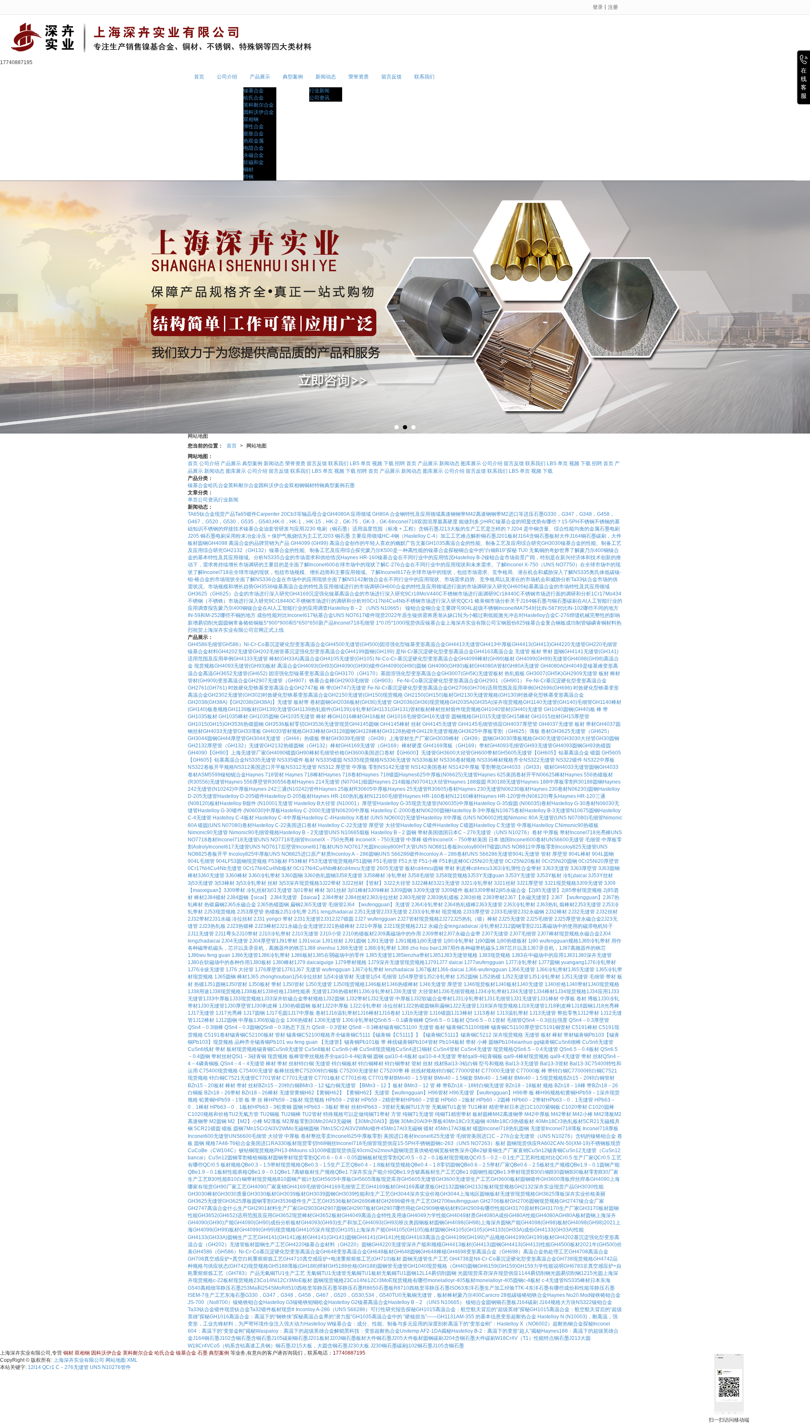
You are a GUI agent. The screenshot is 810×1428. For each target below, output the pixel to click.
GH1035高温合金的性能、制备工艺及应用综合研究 (483, 543)
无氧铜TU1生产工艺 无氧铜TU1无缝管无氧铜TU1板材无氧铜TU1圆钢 (338, 1273)
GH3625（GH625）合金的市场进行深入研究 (238, 594)
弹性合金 (253, 126)
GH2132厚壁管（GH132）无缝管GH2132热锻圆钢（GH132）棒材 (264, 746)
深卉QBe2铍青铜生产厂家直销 (493, 1150)
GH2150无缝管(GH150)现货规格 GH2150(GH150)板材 (391, 695)
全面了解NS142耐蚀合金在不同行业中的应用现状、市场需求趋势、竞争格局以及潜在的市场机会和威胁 (444, 579)
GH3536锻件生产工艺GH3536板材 (311, 1201)
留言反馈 (391, 77)
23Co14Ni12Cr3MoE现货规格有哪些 (386, 1280)
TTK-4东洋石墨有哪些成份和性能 (552, 1288)
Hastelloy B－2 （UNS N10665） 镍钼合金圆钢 (442, 1302)
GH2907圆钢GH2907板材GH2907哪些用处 (366, 1208)
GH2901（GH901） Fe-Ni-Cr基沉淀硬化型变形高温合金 (543, 681)
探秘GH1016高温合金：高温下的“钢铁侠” (246, 1317)
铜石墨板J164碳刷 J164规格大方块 (536, 1302)
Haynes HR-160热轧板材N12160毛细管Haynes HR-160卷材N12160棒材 (395, 796)
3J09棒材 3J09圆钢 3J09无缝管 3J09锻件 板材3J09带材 (432, 890)
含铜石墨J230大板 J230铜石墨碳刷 (367, 1346)
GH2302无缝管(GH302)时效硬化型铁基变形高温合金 (268, 695)
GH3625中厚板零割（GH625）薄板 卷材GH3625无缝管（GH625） (535, 731)
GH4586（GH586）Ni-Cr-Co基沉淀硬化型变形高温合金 (256, 1252)
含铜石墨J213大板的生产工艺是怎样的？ (464, 529)
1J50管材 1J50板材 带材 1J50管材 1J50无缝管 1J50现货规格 (295, 984)
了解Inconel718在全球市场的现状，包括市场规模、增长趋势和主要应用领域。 (281, 572)
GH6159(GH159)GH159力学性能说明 (521, 1266)
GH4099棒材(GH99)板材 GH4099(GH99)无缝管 (512, 659)
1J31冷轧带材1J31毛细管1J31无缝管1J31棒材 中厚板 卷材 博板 (525, 999)
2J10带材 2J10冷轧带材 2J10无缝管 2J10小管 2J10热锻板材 (305, 934)
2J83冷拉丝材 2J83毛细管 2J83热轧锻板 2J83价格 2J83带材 (436, 897)
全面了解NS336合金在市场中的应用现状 (281, 579)
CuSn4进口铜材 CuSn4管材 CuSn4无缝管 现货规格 (454, 1049)
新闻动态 (326, 77)
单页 (366, 463)
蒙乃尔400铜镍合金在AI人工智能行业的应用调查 (273, 608)
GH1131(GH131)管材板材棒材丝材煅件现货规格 (426, 709)
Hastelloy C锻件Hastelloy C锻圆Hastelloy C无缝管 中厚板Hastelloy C (479, 825)
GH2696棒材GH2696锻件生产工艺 (391, 1201)
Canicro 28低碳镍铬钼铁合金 (514, 1295)
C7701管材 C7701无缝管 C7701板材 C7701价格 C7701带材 (324, 1078)
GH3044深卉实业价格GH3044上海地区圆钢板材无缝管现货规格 (462, 1194)
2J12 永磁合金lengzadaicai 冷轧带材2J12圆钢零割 (473, 926)
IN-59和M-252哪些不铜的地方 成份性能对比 (237, 615)
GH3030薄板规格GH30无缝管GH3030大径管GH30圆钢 (556, 738)
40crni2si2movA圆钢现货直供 (390, 1150)
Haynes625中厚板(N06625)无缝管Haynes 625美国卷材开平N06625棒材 (482, 775)
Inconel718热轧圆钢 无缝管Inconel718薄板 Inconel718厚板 (550, 1129)
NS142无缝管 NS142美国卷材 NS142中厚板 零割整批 (439, 767)
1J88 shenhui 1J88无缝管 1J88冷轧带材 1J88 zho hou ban (371, 948)
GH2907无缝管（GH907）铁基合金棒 (291, 681)
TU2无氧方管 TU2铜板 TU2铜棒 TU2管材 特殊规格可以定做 (296, 1114)
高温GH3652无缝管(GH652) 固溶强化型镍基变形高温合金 (269, 673)
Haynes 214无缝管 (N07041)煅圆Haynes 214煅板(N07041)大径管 (372, 782)
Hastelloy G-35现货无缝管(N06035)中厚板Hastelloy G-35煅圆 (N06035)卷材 (464, 803)
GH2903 (307, 1208)
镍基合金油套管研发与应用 (273, 529)
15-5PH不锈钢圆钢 (418, 1143)
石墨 (350, 485)
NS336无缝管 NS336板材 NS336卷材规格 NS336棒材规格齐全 (452, 760)
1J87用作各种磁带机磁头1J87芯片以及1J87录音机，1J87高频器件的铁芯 (522, 948)
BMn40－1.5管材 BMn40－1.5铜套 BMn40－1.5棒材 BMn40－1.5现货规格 (478, 1078)
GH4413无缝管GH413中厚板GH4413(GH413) (498, 644)
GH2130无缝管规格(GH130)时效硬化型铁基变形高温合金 (519, 695)
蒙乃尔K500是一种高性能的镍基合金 (406, 550)
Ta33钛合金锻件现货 (211, 1309)
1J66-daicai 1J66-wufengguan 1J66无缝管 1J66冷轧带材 (502, 970)
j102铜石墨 (419, 1346)
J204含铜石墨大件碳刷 (469, 1338)
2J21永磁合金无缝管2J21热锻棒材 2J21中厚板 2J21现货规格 (346, 926)
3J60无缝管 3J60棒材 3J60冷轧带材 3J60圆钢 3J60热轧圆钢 (267, 875)
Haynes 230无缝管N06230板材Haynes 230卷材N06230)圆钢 (528, 789)
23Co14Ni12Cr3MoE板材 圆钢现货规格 (299, 1280)
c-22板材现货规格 (233, 1280)
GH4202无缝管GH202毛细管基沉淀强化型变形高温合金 (281, 652)
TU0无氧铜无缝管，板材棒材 (424, 1295)
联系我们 (424, 77)
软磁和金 (253, 162)
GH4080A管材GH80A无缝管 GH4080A (518, 666)
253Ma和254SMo (261, 1288)
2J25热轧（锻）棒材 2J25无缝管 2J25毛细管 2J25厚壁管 (516, 919)
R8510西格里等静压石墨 (309, 1288)
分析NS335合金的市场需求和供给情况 (297, 557)
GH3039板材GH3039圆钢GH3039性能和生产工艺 (333, 1194)
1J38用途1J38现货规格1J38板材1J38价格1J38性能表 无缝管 (257, 991)
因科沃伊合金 (258, 112)
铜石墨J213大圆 (572, 1338)
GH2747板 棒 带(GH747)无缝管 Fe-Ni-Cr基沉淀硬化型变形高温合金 (371, 688)
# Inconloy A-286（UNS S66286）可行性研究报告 (349, 1309)
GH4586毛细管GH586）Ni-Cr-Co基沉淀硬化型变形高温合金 (256, 644)
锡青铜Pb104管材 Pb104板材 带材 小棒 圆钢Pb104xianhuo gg (468, 1042)
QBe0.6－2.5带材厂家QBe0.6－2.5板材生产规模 (515, 1165)
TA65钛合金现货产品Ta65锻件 (222, 514)
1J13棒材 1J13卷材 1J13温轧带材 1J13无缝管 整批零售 (514, 1013)
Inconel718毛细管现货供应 (366, 1143)
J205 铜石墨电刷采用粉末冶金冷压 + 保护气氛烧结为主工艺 (255, 536)
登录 (598, 7)
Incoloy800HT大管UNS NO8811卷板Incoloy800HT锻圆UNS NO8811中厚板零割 (465, 847)
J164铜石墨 (206, 1338)
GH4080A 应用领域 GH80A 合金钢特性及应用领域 (383, 514)
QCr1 (48, 1367)
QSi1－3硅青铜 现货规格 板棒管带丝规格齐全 (283, 1056)
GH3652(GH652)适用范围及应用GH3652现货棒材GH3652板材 (270, 1215)
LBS (354, 463)
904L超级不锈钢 (479, 608)
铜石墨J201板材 (499, 536)
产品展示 (260, 77)
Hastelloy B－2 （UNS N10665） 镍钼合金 (377, 608)
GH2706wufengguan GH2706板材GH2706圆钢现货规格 (495, 1201)
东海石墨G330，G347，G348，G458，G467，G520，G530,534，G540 (308, 1295)
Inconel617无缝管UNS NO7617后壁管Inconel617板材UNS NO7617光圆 (291, 847)
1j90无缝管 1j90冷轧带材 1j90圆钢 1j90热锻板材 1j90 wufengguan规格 (497, 941)
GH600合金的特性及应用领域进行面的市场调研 (433, 587)
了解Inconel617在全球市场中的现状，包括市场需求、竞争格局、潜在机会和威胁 (461, 572)
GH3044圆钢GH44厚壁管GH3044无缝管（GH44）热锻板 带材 (259, 738)
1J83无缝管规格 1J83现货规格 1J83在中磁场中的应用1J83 (508, 955)
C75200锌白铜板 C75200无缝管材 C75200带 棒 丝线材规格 (368, 1071)
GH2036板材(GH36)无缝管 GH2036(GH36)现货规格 (390, 702)
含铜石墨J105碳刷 (272, 1338)
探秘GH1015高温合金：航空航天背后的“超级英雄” (463, 1309)
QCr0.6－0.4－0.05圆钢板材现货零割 (355, 1158)
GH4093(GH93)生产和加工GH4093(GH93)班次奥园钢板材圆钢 (372, 1223)
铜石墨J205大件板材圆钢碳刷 (409, 1338)
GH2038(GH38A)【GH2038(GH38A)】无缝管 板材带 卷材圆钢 (259, 702)
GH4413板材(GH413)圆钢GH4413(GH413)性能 (496, 1244)
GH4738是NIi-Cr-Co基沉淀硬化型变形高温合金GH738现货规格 (520, 1259)
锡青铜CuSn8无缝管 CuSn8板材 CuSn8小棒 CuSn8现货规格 (326, 1049)
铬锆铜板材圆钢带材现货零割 (280, 1158)
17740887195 (349, 1353)
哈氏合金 (253, 98)
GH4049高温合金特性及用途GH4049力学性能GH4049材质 (409, 1215)
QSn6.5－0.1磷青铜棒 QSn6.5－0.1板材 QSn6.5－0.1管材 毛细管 (448, 1020)
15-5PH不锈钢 (578, 522)
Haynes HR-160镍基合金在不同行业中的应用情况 (397, 557)
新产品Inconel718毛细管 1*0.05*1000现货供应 (372, 623)
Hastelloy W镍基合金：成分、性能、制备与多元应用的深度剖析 (376, 1324)
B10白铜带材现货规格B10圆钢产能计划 (272, 1179)
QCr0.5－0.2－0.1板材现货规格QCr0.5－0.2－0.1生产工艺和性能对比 (477, 1158)
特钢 (248, 177)
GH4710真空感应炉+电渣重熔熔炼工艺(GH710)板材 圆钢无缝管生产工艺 (365, 1259)
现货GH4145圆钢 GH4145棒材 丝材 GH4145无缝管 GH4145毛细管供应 (421, 724)
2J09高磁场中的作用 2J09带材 (409, 934)
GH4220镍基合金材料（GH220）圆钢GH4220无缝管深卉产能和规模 (363, 1244)
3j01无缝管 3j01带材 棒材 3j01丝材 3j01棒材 (317, 890)
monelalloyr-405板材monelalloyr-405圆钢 (475, 1280)
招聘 (400, 463)
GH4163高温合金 (426, 1237)
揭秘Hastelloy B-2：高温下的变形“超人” (486, 1331)
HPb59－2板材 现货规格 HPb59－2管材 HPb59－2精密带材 (337, 1100)
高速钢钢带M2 (492, 514)
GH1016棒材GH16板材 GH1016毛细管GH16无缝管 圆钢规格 (402, 716)
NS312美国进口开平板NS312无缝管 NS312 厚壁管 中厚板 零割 (306, 767)
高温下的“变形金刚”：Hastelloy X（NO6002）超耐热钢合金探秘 (520, 1324)
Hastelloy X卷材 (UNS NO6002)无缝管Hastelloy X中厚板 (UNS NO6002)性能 (420, 818)
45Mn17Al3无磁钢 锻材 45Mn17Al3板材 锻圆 (432, 1129)
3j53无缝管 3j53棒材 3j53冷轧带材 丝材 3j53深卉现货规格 (253, 883)
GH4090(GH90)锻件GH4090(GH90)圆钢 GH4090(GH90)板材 (404, 666)
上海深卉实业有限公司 (471, 623)
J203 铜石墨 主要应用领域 (352, 536)
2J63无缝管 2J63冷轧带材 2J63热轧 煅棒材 (525, 905)
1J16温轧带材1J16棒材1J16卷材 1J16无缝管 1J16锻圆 (388, 1013)
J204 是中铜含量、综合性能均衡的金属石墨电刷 (565, 529)
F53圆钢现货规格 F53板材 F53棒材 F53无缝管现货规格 (290, 861)
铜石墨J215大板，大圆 (301, 1346)
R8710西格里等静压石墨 (422, 1288)
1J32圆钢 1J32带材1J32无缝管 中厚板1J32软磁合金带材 (387, 999)
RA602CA (548, 1143)
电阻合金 (253, 148)
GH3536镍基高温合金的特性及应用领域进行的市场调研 (316, 587)
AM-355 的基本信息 (478, 1317)
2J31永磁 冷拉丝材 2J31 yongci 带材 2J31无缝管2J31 (270, 919)
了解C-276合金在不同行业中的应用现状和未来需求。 (435, 565)
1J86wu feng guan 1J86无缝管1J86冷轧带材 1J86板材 (250, 955)
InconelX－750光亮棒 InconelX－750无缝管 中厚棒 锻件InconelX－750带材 (391, 840)
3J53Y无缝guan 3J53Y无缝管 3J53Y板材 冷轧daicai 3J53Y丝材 (540, 875)
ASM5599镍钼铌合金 (222, 775)
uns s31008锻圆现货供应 (327, 1150)
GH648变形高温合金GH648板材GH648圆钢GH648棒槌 (383, 1252)
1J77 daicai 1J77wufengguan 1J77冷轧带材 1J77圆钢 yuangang (510, 962)
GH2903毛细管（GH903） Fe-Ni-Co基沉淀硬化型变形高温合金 (407, 681)
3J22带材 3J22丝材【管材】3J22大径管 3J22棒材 (376, 883)
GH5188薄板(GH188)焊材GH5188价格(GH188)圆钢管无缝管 (338, 1266)
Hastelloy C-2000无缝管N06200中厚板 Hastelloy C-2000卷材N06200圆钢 (365, 811)
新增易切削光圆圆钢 (210, 623)
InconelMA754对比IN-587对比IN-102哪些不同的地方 (558, 608)
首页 (199, 77)
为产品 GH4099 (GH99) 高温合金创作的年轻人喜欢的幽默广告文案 (350, 543)
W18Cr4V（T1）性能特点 (524, 1338)
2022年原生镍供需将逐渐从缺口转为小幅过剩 (436, 615)
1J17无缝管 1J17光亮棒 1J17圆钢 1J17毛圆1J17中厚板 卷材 (257, 1013)
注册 (613, 7)
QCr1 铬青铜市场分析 (485, 601)
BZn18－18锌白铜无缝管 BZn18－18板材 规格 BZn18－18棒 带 (520, 1086)
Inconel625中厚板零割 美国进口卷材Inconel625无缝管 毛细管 (401, 1136)
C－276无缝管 (72, 1367)
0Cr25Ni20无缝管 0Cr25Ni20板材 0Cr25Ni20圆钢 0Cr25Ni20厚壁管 (541, 861)
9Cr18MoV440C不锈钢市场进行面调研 (449, 594)
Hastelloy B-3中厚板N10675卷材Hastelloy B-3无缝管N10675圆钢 (524, 811)
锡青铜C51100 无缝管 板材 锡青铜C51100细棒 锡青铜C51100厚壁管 (462, 1027)
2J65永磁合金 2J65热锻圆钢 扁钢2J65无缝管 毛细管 (283, 905)
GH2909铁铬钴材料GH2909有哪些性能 (460, 1208)
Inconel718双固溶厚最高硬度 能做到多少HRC (444, 522)
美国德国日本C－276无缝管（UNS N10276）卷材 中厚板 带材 (499, 832)
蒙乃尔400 (469, 1295)
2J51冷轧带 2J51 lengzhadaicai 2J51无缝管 (330, 912)
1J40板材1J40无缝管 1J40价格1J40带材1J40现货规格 (557, 984)
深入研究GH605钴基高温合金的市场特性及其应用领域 (548, 587)
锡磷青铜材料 (601, 623)
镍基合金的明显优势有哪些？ (529, 522)
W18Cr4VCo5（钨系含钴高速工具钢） (231, 1346)
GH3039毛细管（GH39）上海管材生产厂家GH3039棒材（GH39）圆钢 (412, 738)
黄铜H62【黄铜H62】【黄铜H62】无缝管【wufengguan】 (361, 1093)
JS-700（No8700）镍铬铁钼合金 (225, 1302)
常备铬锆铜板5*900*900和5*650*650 (276, 623)
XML (132, 1360)
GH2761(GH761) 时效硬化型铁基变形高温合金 (241, 688)
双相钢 (251, 119)
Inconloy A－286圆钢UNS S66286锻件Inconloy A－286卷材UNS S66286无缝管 (422, 854)
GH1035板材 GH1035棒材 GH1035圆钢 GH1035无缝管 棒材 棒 (260, 716)
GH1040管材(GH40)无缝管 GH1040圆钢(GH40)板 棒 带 (544, 709)
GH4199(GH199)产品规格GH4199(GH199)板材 (500, 1237)
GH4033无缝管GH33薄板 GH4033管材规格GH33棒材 (264, 731)
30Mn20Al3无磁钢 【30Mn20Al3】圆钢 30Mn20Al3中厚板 (376, 1121)
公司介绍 (227, 77)
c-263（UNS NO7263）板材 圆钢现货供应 (488, 1143)
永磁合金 (253, 155)
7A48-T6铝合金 (233, 1143)
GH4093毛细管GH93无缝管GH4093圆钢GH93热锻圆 (550, 746)
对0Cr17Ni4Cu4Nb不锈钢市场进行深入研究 (411, 601)
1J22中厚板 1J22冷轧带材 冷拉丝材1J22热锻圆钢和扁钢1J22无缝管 (399, 1006)
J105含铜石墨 (448, 1346)
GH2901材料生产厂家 (272, 1208)
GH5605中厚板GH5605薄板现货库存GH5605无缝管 (376, 1179)
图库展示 (471, 463)
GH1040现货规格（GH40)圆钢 (443, 1266)
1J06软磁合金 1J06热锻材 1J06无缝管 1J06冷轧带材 (314, 1020)
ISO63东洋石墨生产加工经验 (482, 1288)
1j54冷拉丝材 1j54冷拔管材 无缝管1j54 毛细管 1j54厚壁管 (358, 977)
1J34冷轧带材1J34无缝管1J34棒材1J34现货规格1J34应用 (541, 991)
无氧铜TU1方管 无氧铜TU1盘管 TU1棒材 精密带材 (452, 1107)
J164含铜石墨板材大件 (544, 536)
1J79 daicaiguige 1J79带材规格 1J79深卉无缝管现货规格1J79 (365, 962)
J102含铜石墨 (235, 1338)
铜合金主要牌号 (443, 608)
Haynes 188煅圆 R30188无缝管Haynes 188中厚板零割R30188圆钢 (525, 782)
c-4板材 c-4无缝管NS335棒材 (556, 1280)
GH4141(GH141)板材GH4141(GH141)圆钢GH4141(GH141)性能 (332, 1237)
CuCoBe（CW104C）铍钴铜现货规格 (231, 1150)
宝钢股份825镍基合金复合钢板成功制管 (541, 623)
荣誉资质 (358, 77)
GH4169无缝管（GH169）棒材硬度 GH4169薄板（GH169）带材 (414, 746)
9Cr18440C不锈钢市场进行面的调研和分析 (542, 594)
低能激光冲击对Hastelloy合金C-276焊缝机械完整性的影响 (554, 615)
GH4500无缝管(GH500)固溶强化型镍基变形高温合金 (385, 644)
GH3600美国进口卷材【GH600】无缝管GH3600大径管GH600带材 (421, 753)
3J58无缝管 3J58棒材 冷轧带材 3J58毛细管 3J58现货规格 (401, 875)
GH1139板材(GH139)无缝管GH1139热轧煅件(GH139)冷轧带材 (299, 709)
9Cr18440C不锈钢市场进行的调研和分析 (315, 601)
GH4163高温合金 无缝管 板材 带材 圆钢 (519, 652)
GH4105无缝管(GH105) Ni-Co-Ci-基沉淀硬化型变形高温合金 (389, 659)
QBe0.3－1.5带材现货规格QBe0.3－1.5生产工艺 (296, 1165)
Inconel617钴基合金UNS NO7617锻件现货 (336, 615)
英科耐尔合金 (258, 105)
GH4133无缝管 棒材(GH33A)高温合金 (276, 659)
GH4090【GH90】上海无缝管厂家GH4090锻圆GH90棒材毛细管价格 (266, 753)
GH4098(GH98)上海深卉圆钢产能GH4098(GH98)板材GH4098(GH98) (524, 1223)
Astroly (200, 847)
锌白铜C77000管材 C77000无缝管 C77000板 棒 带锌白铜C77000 (511, 1071)
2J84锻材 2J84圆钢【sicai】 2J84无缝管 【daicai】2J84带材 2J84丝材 (285, 897)
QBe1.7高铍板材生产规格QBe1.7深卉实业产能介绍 (335, 1172)
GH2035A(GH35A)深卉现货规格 (486, 702)
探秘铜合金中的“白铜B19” (477, 550)
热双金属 (253, 141)
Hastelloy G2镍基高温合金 (358, 1302)
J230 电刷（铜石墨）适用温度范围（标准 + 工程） (361, 529)
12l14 (34, 1367)
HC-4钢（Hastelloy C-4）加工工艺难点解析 (431, 536)
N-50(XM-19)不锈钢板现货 (590, 1143)
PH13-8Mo (286, 1150)
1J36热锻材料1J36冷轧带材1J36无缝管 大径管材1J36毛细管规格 (401, 991)
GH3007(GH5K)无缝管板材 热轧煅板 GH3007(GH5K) (502, 673)
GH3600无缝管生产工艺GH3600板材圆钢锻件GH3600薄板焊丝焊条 (513, 1179)
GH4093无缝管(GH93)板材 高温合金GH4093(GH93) (274, 666)
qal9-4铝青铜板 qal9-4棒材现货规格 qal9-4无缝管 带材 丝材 (535, 1056)
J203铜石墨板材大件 (352, 1338)
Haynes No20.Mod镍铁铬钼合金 (584, 1295)
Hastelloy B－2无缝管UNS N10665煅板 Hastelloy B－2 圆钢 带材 (353, 832)
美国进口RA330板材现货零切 (284, 1143)
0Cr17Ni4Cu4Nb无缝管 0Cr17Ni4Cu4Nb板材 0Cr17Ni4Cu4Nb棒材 (265, 868)
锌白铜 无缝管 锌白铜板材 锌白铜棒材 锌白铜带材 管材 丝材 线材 (371, 1064)
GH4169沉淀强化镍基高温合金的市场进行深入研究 (347, 594)
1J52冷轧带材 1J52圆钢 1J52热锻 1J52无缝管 (476, 977)
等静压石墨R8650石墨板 (366, 1288)
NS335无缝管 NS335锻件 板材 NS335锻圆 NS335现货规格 (312, 760)
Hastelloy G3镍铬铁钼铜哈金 (295, 1302)
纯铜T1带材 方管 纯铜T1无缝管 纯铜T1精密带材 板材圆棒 (428, 1114)
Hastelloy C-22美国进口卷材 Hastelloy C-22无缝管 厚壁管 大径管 (326, 825)
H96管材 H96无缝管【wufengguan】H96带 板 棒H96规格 (494, 1093)
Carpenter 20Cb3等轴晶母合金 (291, 514)
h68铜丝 (326, 1143)
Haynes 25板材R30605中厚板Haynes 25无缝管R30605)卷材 (388, 789)
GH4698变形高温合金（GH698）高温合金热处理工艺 (508, 1252)
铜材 (248, 169)
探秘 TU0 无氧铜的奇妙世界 (538, 550)
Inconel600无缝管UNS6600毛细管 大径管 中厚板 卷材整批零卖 (259, 1136)
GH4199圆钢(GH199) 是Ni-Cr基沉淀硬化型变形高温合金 (409, 652)
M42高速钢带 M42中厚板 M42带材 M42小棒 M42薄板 (553, 1114)
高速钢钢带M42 (458, 514)
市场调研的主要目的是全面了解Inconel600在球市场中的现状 (306, 565)
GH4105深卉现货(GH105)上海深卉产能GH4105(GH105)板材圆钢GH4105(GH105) (390, 1230)
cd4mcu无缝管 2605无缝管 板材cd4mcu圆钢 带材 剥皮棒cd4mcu (415, 868)
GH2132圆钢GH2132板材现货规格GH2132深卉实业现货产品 (504, 1187)
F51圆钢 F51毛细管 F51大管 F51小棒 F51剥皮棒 (408, 861)
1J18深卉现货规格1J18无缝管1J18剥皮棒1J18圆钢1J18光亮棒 (547, 1006)
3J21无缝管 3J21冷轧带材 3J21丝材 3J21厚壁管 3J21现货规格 (504, 883)
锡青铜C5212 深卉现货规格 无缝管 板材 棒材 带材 (517, 1035)
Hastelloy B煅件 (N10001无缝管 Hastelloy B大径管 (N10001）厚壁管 (298, 803)
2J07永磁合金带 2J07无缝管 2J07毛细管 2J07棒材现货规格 (511, 934)
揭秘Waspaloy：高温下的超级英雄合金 (290, 1331)
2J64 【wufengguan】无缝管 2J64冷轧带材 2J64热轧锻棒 (409, 905)
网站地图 (256, 446)
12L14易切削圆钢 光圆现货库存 (452, 1273)
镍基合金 (253, 91)
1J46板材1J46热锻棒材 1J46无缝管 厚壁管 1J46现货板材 (430, 984)
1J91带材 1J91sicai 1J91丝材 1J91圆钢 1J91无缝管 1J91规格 (346, 941)
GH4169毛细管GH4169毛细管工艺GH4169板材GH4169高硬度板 (360, 1187)
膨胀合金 (253, 134)
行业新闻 (319, 91)
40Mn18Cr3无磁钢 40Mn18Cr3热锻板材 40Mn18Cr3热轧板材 (513, 1121)
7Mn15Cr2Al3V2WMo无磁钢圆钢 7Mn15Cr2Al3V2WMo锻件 (312, 1129)
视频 (377, 463)
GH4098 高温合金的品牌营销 (241, 543)
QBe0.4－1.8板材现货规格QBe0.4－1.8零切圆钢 (405, 1165)
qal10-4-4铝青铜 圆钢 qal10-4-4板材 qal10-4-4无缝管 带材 (401, 1056)
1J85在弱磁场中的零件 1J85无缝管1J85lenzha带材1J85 (377, 955)
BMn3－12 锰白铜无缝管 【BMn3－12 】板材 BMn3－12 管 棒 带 (374, 1086)
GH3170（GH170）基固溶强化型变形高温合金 (388, 673)
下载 (388, 463)
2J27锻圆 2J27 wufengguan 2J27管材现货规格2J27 (391, 919)
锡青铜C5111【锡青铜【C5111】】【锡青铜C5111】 (400, 1035)
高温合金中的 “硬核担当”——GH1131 (414, 1317)
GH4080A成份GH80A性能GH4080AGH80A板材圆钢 (536, 1215)
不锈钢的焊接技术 (223, 529)
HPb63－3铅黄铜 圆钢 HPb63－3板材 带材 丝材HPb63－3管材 (323, 1107)
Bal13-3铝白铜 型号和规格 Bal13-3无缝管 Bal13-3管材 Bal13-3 (516, 1064)
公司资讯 (319, 98)
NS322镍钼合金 (594, 1302)
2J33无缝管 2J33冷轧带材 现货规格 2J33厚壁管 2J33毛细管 (449, 912)
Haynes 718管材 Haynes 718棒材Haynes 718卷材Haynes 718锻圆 (322, 775)
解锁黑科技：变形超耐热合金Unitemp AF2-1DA (387, 1331)
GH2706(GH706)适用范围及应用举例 (490, 688)
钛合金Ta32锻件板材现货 (263, 1309)
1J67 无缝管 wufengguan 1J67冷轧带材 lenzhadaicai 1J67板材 (365, 970)
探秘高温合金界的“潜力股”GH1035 (332, 1317)
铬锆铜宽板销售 (441, 1150)
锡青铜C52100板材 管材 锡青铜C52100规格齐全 (285, 1035)
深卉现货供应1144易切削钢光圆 (524, 1273)
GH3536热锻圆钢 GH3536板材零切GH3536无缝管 (281, 724)
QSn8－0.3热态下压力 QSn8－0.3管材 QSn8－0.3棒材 (322, 1027)
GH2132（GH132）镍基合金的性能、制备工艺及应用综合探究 (294, 550)
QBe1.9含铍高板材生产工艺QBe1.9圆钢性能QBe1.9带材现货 (462, 1172)
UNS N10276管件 (110, 1367)
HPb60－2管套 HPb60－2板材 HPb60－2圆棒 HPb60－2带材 (475, 1100)
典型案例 (293, 77)
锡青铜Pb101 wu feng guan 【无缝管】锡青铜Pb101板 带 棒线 (326, 1042)
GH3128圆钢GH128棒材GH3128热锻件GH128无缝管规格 (392, 731)
